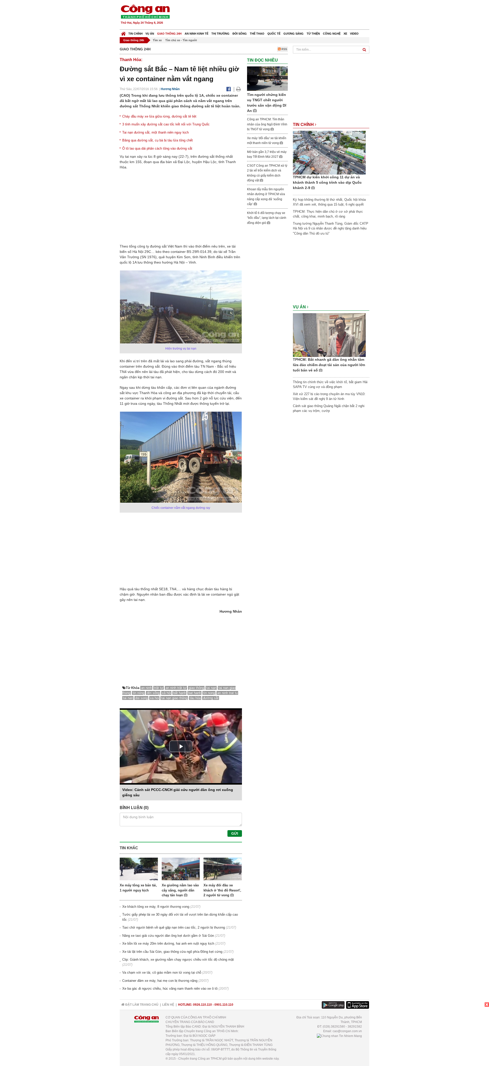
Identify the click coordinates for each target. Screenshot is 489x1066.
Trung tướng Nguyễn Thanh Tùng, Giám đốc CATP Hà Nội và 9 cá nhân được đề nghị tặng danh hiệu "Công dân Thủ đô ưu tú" (330, 228)
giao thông (196, 688)
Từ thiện (313, 33)
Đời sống (240, 33)
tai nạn (211, 688)
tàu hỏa (195, 698)
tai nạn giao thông (174, 698)
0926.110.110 (202, 1004)
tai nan (128, 698)
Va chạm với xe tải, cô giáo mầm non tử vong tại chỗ (161, 972)
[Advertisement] (277, 15)
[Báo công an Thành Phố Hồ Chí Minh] (145, 11)
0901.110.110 (223, 1004)
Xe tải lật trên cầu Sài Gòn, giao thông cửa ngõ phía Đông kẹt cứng (172, 952)
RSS (284, 49)
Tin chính (135, 33)
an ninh (146, 688)
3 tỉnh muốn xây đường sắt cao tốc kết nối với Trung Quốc (166, 124)
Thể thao (257, 33)
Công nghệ (332, 33)
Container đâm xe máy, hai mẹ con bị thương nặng (159, 981)
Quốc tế (273, 33)
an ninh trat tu (227, 693)
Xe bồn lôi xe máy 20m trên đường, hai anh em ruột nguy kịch (168, 943)
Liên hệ (168, 1004)
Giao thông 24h (169, 33)
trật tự (158, 688)
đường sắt (211, 698)
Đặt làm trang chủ (141, 1004)
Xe (345, 33)
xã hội (166, 693)
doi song (141, 698)
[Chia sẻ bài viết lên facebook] (228, 89)
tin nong (209, 693)
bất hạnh (179, 693)
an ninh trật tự (176, 688)
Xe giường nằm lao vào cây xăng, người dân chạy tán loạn (180, 890)
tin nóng (138, 693)
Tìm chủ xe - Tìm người (181, 40)
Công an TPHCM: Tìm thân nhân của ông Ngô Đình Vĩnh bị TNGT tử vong (267, 124)
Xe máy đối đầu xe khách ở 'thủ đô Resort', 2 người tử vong (222, 890)
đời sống (153, 693)
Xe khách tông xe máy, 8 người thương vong (155, 907)
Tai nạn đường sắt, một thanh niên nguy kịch (155, 132)
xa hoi (154, 698)
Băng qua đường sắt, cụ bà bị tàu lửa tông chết (157, 140)
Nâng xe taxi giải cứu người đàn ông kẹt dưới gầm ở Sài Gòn (168, 936)
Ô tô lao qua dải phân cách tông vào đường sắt (157, 148)
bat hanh (194, 693)
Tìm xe (157, 40)
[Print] (238, 89)
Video (354, 33)
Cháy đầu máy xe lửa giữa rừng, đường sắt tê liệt (159, 116)
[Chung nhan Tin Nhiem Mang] (339, 1036)
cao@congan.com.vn (347, 1031)
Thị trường (220, 33)
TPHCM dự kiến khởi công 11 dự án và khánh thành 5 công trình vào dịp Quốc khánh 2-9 (327, 182)
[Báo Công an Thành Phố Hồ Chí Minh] (123, 32)
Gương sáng (293, 33)
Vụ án (149, 33)
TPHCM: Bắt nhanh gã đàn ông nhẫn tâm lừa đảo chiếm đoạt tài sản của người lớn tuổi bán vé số (329, 364)
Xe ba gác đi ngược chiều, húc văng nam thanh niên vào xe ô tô (170, 988)
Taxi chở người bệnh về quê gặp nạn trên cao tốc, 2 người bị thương (173, 927)
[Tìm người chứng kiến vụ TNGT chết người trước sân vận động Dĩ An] (267, 78)
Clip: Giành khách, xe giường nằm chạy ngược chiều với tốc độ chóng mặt (178, 959)
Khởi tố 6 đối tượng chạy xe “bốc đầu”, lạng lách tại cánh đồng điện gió (266, 218)
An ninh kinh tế (196, 33)
